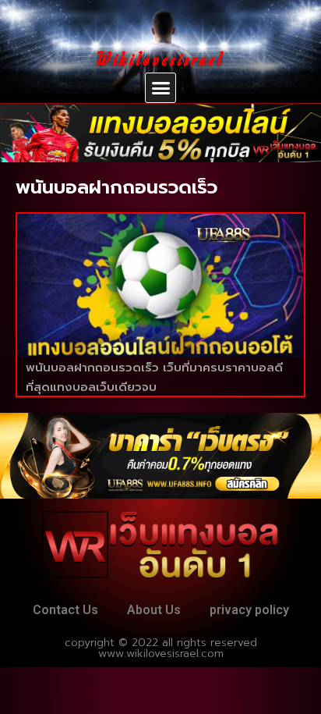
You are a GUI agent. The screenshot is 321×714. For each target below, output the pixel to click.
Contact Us (65, 609)
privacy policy (249, 609)
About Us (154, 609)
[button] (160, 88)
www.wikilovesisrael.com (161, 653)
